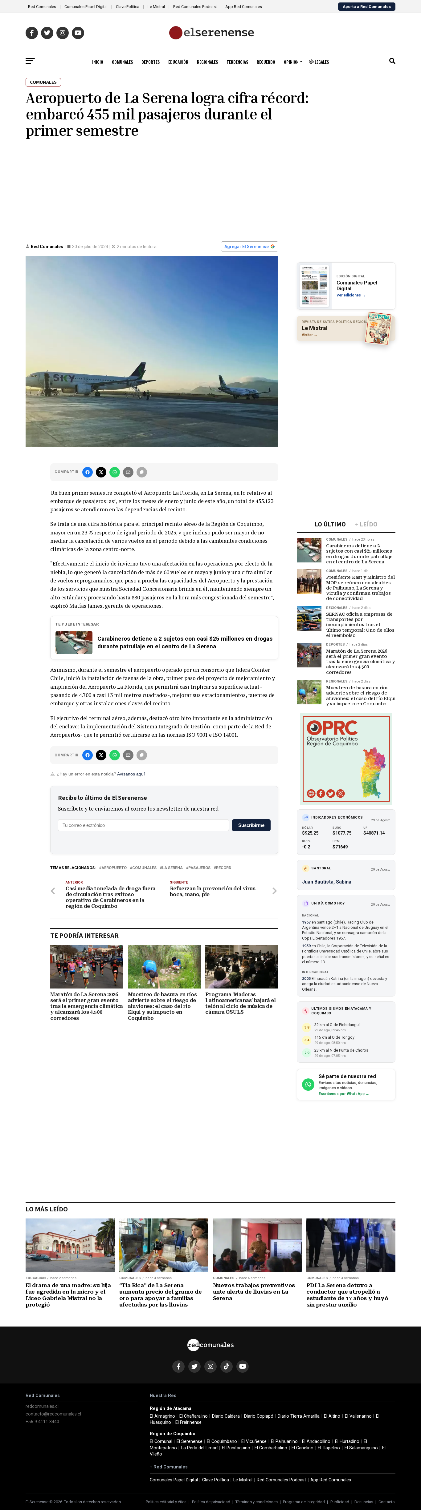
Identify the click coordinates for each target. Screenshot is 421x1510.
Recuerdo (266, 61)
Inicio (97, 61)
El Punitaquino (236, 1448)
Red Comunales (42, 6)
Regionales (207, 61)
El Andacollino (316, 1441)
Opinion (291, 61)
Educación (178, 61)
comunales (144, 868)
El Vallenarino (358, 1416)
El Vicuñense (254, 1441)
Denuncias (363, 1502)
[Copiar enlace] (142, 472)
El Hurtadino (347, 1441)
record (223, 868)
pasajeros (199, 868)
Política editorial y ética (166, 1502)
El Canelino (302, 1448)
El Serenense (189, 1441)
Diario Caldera (226, 1416)
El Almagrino (162, 1416)
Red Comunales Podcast (195, 6)
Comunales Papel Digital (86, 6)
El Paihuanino (284, 1441)
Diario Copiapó (258, 1416)
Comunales (122, 61)
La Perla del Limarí (199, 1448)
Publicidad (339, 1502)
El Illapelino (329, 1448)
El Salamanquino (361, 1448)
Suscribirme (251, 825)
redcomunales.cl (42, 1406)
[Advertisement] (210, 189)
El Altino (332, 1416)
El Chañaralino (193, 1416)
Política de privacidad (211, 1502)
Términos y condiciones (256, 1502)
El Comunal (161, 1441)
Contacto (386, 1502)
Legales (321, 61)
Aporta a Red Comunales (367, 6)
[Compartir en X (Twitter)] (101, 472)
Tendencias (237, 61)
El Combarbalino (271, 1448)
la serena (172, 868)
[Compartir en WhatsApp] (114, 472)
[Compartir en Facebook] (87, 472)
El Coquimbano (222, 1441)
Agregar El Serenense (246, 246)
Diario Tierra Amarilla (299, 1416)
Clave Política (127, 6)
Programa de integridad (304, 1502)
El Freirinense (188, 1422)
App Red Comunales (243, 6)
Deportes (150, 61)
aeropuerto (114, 868)
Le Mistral (156, 6)
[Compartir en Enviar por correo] (128, 472)
